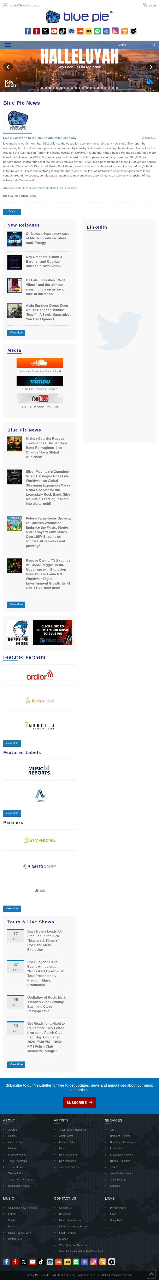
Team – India (15, 1173)
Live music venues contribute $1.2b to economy (50, 187)
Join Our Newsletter (121, 1173)
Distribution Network (121, 1154)
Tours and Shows (69, 1167)
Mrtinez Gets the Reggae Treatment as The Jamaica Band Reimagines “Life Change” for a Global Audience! (46, 448)
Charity (12, 1136)
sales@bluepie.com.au (25, 5)
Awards (12, 1129)
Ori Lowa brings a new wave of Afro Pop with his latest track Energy (48, 238)
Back (12, 211)
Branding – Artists (120, 1136)
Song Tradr (116, 1220)
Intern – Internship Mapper (74, 1226)
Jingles (114, 1167)
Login (152, 5)
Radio (11, 1226)
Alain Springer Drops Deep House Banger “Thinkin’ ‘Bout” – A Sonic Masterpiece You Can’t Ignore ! (48, 312)
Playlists (13, 1220)
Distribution (116, 1148)
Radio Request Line (19, 1232)
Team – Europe (16, 1167)
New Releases (67, 1160)
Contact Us (65, 1207)
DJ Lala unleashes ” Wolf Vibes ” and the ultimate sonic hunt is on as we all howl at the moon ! (45, 287)
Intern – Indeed (67, 1232)
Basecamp (65, 1214)
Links (113, 1214)
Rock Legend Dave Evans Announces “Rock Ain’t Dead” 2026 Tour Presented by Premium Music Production (45, 973)
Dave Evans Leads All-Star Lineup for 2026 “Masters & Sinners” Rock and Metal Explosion (45, 940)
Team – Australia (17, 1160)
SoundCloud (15, 1239)
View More (16, 332)
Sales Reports (118, 1179)
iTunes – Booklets (120, 1160)
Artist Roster (66, 1136)
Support (63, 1239)
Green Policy (15, 1142)
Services (115, 1185)
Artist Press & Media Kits (73, 1129)
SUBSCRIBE (77, 1102)
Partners (13, 1148)
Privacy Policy (118, 1207)
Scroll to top (151, 1274)
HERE (32, 195)
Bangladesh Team (18, 1185)
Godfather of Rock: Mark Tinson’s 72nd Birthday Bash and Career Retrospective (46, 1004)
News (62, 1148)
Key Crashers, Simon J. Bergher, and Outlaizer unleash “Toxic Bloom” (44, 261)
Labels (12, 1214)
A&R (112, 1129)
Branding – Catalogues (123, 1142)
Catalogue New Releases (22, 1207)
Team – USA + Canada (21, 1179)
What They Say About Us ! (73, 1245)
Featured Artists (68, 1142)
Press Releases (17, 1154)
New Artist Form (68, 1154)
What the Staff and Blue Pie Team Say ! (81, 1251)
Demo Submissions (70, 1220)
